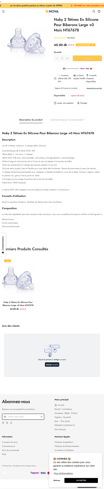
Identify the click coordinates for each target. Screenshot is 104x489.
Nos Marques (60, 429)
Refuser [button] (57, 480)
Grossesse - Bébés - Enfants (66, 413)
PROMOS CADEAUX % (65, 425)
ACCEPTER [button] (81, 480)
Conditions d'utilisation (64, 450)
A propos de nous (9, 442)
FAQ (4, 454)
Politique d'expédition (64, 442)
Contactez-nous (8, 446)
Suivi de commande (10, 450)
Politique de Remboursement (67, 446)
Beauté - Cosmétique (63, 409)
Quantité (58, 52)
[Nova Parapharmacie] (52, 11)
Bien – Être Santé (62, 421)
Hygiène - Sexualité (63, 417)
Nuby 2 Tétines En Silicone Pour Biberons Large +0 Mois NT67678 (18, 304)
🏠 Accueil (59, 405)
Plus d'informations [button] (63, 473)
